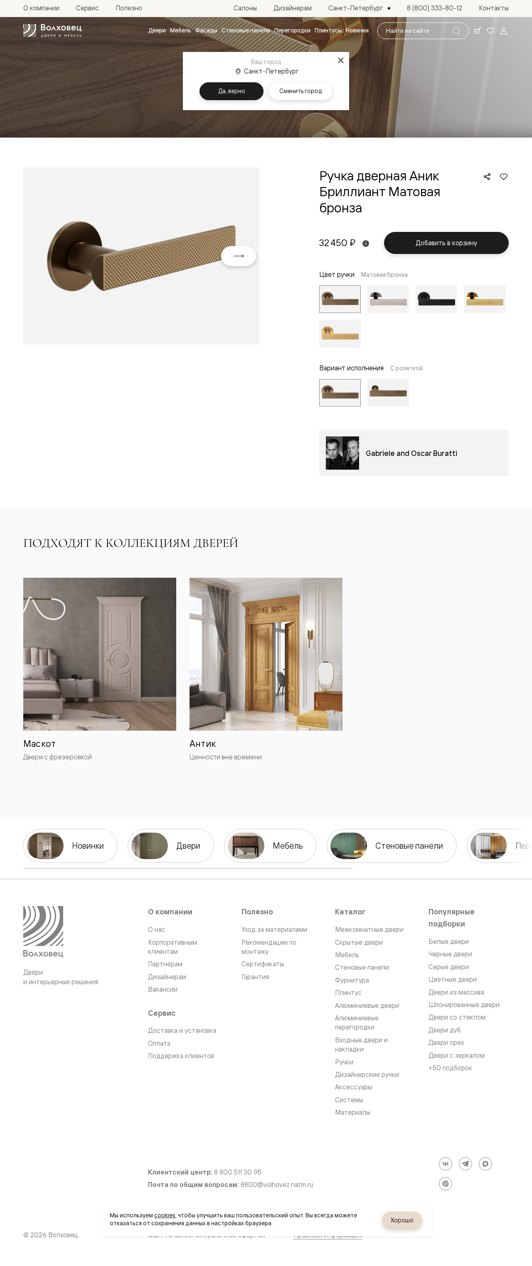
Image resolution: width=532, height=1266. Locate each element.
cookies (164, 1215)
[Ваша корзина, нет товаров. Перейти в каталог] (477, 31)
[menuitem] (157, 30)
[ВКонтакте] (445, 1163)
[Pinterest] (445, 1183)
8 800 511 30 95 (237, 1172)
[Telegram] (465, 1163)
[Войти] (504, 31)
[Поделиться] (487, 177)
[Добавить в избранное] (504, 177)
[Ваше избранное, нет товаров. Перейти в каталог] (490, 31)
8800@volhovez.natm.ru (277, 1185)
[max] (485, 1163)
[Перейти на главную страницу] (52, 30)
